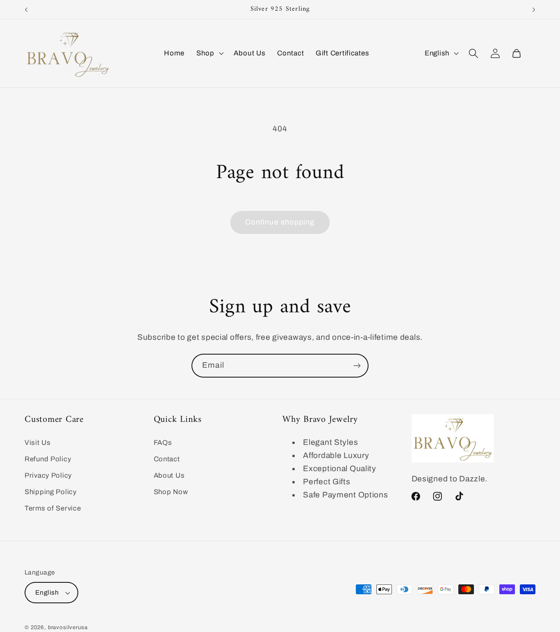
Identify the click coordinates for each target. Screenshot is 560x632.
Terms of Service (53, 508)
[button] (209, 53)
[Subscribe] (357, 366)
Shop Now (171, 491)
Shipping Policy (51, 491)
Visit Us (38, 443)
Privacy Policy (48, 475)
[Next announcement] (534, 9)
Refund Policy (48, 459)
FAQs (163, 443)
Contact (167, 459)
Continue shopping (279, 222)
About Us (169, 475)
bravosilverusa (68, 627)
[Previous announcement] (26, 9)
